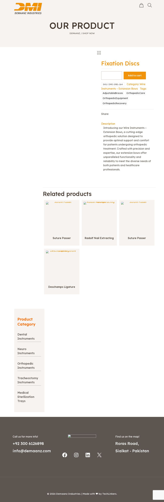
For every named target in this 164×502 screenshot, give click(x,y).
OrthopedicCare (135, 93)
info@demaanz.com (32, 450)
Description (108, 123)
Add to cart (135, 75)
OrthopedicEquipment (115, 98)
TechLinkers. (109, 493)
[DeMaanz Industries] (28, 8)
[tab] (127, 124)
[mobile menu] (130, 8)
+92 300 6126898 (28, 443)
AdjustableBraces (113, 93)
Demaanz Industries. (68, 493)
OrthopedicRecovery (114, 103)
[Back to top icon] (82, 483)
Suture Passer (62, 238)
